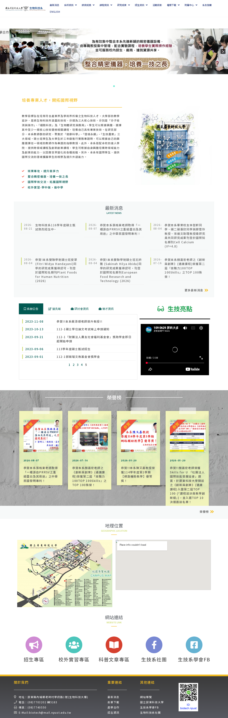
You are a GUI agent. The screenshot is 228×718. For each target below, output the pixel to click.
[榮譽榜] (212, 511)
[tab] (31, 308)
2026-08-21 (28, 226)
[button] (5, 51)
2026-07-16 (157, 261)
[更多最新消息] (206, 290)
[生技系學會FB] (194, 645)
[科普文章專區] (114, 645)
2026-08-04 (157, 226)
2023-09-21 (34, 337)
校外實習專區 (74, 659)
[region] (114, 51)
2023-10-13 (34, 329)
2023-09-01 (34, 356)
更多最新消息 (194, 290)
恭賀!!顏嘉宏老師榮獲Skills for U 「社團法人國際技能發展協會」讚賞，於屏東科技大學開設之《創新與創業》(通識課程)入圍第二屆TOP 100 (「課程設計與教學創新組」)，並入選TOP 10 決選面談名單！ (187, 485)
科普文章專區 (114, 659)
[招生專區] (34, 645)
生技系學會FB (194, 659)
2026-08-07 (93, 226)
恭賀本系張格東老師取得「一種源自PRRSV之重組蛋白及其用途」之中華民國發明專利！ (41, 474)
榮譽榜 (204, 511)
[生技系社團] (154, 645)
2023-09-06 (34, 349)
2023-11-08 (34, 321)
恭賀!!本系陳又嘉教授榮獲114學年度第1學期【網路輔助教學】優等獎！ (138, 474)
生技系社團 (154, 659)
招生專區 (34, 659)
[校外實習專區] (74, 645)
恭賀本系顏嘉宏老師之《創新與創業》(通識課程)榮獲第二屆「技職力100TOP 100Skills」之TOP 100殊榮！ (89, 476)
